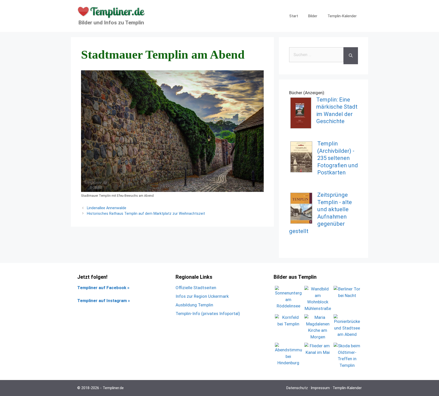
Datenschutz (297, 388)
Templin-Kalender (342, 16)
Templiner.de (113, 388)
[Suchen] (350, 55)
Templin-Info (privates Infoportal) (208, 313)
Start (293, 16)
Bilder (312, 16)
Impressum (320, 388)
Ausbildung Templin (194, 304)
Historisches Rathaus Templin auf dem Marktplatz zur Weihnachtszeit (146, 213)
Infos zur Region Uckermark (202, 296)
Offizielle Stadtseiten (196, 287)
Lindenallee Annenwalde (106, 208)
